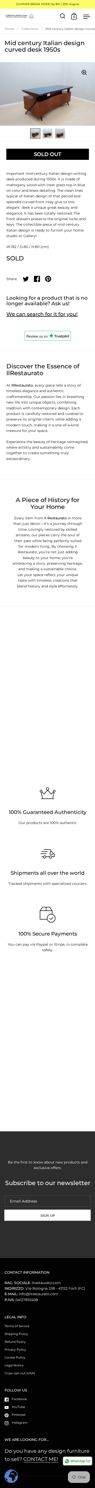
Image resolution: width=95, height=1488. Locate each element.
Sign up (48, 1215)
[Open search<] (62, 16)
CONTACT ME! (40, 1459)
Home (9, 29)
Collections (29, 29)
